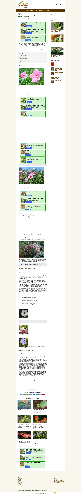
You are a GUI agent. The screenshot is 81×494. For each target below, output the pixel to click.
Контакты (55, 479)
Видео (44, 10)
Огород (22, 10)
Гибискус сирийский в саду (24, 58)
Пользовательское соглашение (58, 480)
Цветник (26, 10)
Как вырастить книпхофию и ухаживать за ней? (38, 425)
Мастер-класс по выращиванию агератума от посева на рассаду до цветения (40, 441)
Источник (20, 385)
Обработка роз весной (58, 80)
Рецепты (40, 10)
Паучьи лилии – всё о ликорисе (24, 440)
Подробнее (29, 26)
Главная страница (20, 13)
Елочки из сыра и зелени (39, 477)
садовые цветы (34, 389)
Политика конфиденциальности (58, 481)
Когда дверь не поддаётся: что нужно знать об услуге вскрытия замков (59, 73)
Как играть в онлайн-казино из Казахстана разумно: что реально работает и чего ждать (56, 77)
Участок (36, 10)
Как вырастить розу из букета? (24, 409)
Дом (48, 10)
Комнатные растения (21, 478)
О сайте (54, 477)
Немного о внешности (23, 55)
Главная (56, 4)
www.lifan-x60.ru (40, 493)
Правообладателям (56, 482)
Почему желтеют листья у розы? (24, 424)
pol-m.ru (44, 493)
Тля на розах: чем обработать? (39, 409)
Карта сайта (61, 4)
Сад (19, 10)
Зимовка (21, 61)
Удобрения (31, 10)
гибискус (29, 389)
